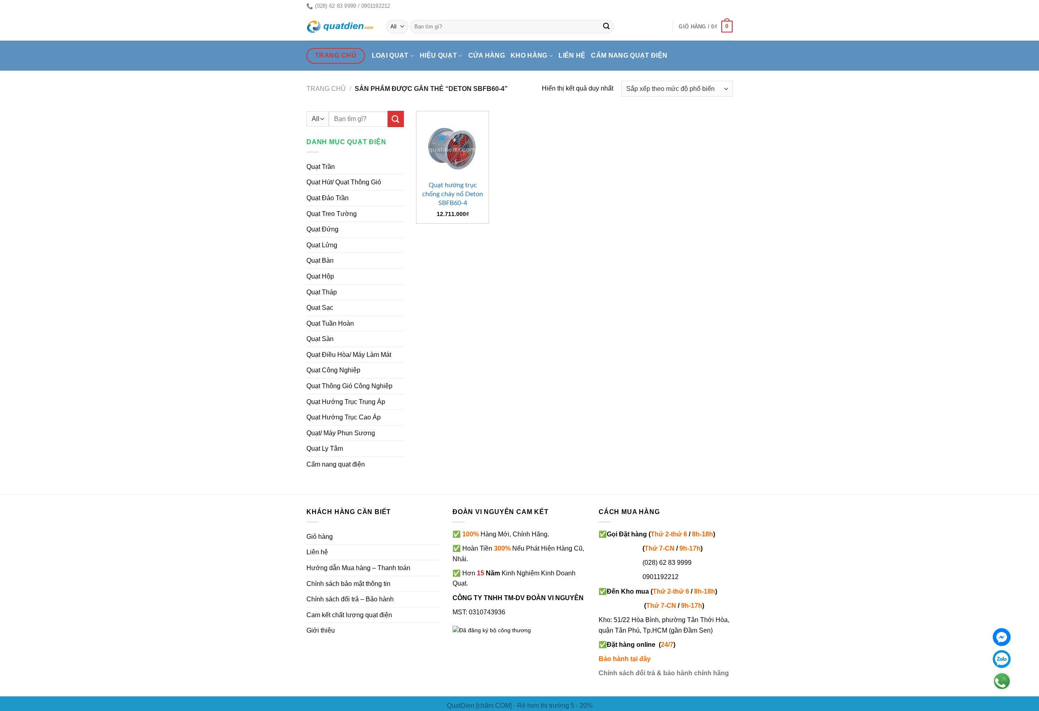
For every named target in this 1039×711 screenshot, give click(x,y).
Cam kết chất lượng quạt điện (349, 615)
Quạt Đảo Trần (327, 197)
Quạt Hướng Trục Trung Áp (345, 401)
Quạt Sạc (319, 307)
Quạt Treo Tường (331, 213)
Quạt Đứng (322, 229)
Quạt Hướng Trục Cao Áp (343, 417)
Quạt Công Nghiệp (333, 370)
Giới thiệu (320, 630)
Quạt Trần (320, 166)
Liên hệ (571, 55)
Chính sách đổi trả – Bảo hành (350, 599)
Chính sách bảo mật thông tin (348, 583)
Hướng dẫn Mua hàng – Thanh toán (358, 567)
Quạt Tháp (321, 292)
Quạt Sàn (320, 338)
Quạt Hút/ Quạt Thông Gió (343, 182)
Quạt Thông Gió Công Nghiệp (349, 386)
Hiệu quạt (438, 55)
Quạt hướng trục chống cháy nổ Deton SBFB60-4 (452, 194)
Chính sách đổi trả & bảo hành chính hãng (664, 673)
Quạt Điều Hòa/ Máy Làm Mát (348, 354)
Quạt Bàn (320, 260)
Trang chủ (326, 88)
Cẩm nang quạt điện (629, 55)
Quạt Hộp (320, 276)
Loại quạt (390, 55)
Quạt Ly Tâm (324, 448)
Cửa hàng (486, 55)
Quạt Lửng (321, 245)
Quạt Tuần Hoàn (330, 323)
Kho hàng (529, 55)
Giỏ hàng (319, 536)
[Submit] (607, 27)
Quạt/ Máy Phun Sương (340, 433)
